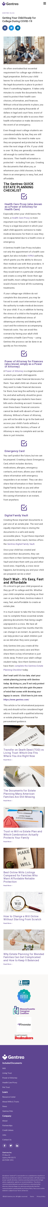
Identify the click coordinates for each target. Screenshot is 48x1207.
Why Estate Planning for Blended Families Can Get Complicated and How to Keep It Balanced (23, 957)
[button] (5, 28)
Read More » (7, 760)
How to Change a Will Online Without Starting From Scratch (22, 918)
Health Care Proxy (21, 218)
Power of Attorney (14, 371)
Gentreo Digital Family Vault (20, 544)
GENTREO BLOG (8, 13)
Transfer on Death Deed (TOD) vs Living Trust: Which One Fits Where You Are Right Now (23, 752)
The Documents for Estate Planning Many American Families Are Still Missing (19, 793)
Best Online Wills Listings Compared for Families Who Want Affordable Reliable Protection (20, 877)
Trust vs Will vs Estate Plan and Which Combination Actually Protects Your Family (22, 834)
